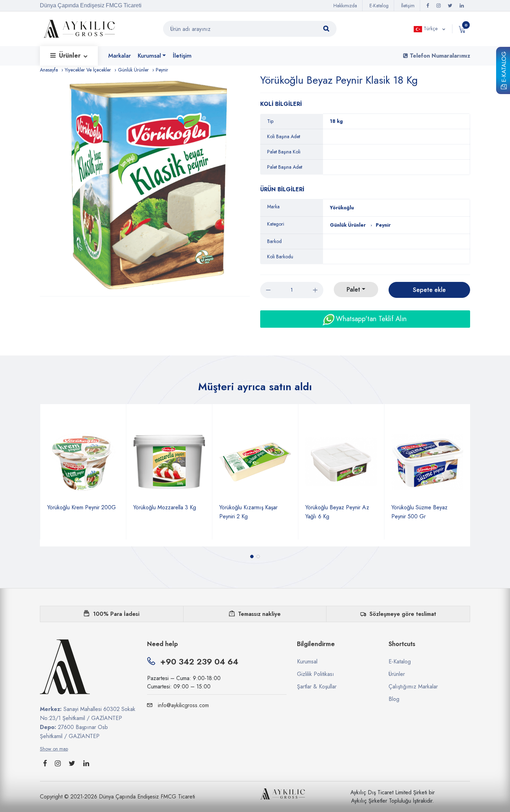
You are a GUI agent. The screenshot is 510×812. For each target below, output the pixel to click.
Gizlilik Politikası (315, 674)
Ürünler (70, 55)
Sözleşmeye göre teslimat (402, 614)
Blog (394, 699)
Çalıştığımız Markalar (413, 686)
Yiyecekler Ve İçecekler (88, 69)
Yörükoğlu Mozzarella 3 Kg (79, 507)
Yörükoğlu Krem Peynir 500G (426, 507)
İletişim (408, 5)
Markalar (119, 55)
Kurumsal (149, 55)
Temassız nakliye (259, 614)
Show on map (54, 748)
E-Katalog (504, 68)
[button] (252, 556)
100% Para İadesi (116, 614)
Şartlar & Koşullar (317, 686)
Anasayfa (49, 69)
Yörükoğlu (342, 207)
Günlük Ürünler (133, 69)
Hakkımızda (345, 5)
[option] (148, 185)
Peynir (162, 69)
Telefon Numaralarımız (439, 56)
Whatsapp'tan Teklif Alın (370, 319)
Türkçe (430, 28)
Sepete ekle (429, 289)
